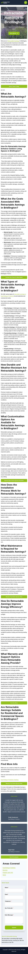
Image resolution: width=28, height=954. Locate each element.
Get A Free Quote (14, 857)
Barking (16, 779)
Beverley (5, 870)
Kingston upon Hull (8, 872)
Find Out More (14, 703)
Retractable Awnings (13, 41)
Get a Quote (13, 33)
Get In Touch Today (14, 86)
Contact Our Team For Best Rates (14, 277)
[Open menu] (25, 2)
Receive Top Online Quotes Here (14, 596)
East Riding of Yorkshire (7, 779)
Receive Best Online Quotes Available (14, 480)
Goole (4, 875)
